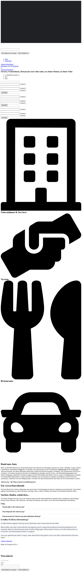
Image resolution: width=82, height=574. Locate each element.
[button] (41, 507)
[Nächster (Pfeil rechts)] (3, 562)
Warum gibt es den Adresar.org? (13, 507)
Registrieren (14, 66)
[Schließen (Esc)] (1, 560)
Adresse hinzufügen (7, 64)
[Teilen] (3, 560)
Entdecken (8, 61)
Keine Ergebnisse (23, 53)
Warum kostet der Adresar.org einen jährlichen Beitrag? (21, 516)
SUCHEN (4, 92)
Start (6, 59)
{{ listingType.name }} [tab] (12, 75)
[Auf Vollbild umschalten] (5, 560)
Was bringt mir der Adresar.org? (13, 511)
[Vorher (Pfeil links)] (1, 562)
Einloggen (4, 66)
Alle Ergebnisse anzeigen (9, 53)
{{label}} (23, 84)
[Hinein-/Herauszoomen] (7, 560)
